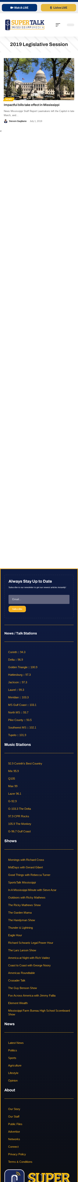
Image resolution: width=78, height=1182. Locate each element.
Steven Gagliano (18, 121)
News (9, 99)
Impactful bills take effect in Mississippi (31, 105)
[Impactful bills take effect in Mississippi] (39, 79)
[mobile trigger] (59, 24)
